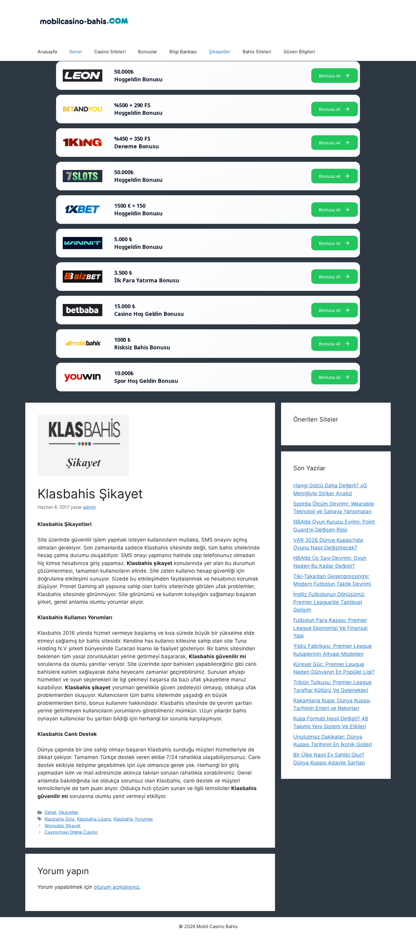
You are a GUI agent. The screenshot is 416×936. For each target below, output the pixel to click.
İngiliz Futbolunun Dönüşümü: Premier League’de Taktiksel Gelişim (329, 602)
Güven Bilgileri (299, 52)
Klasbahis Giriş (59, 818)
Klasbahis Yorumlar (133, 818)
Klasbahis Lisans (94, 818)
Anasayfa (47, 52)
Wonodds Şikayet (62, 825)
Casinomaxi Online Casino (71, 832)
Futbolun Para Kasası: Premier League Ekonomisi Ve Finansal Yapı (330, 628)
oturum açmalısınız (116, 887)
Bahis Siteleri (257, 52)
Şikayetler (220, 52)
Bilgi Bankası (183, 52)
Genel (75, 52)
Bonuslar (147, 52)
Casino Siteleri (110, 52)
